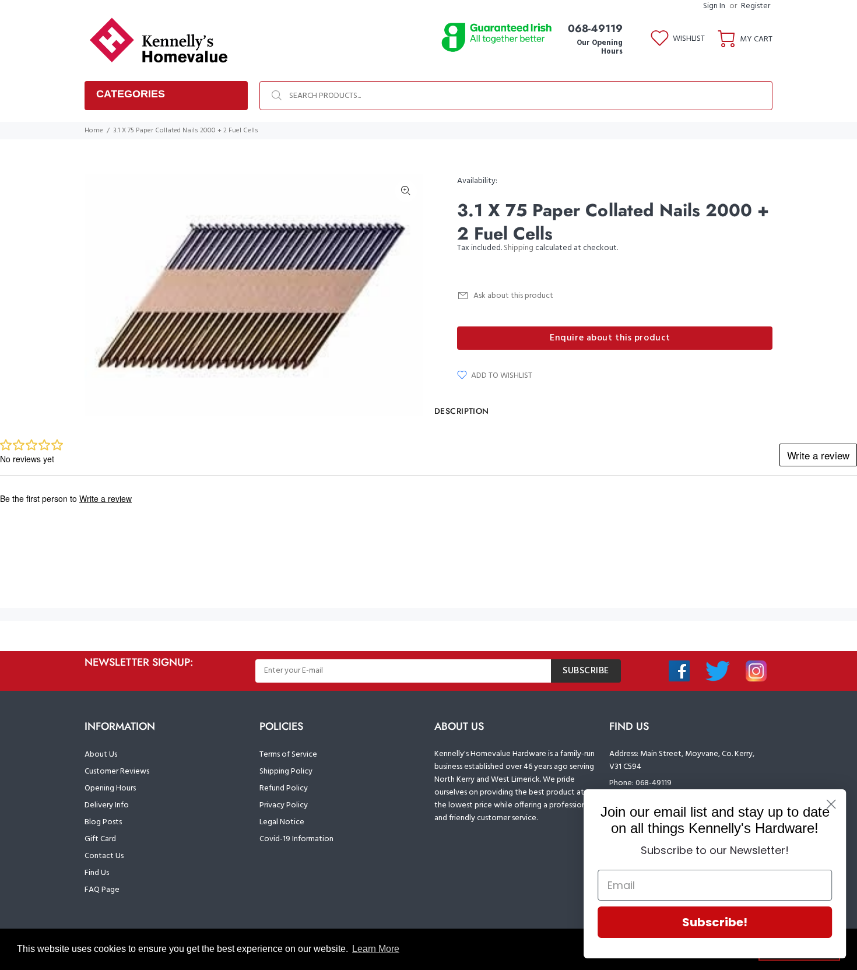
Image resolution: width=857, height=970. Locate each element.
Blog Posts (103, 822)
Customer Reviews (117, 771)
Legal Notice (281, 822)
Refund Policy (283, 788)
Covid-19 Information (296, 839)
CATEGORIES (130, 94)
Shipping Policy (285, 771)
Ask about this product (513, 296)
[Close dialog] (830, 804)
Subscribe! (714, 922)
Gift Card (100, 839)
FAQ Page (102, 890)
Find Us (97, 873)
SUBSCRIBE (586, 671)
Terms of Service (288, 754)
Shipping (518, 248)
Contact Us (104, 856)
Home (94, 130)
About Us (101, 754)
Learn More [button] (375, 949)
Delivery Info (107, 805)
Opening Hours (110, 788)
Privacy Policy (283, 805)
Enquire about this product (610, 338)
